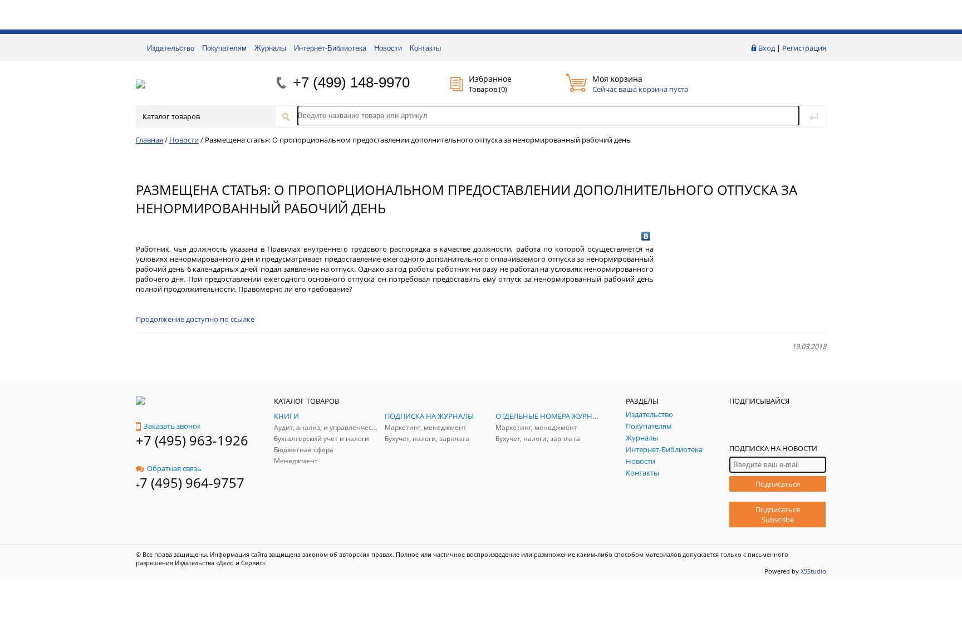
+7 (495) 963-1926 (192, 440)
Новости (388, 48)
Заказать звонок (172, 426)
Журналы (270, 48)
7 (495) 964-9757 (192, 482)
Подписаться (777, 484)
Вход (766, 48)
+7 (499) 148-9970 (351, 82)
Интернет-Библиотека (330, 48)
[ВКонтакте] (646, 236)
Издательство (170, 48)
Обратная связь (174, 468)
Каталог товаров (171, 116)
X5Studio (813, 571)
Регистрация (804, 48)
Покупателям (224, 48)
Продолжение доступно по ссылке (195, 319)
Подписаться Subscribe (777, 515)
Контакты (425, 48)
